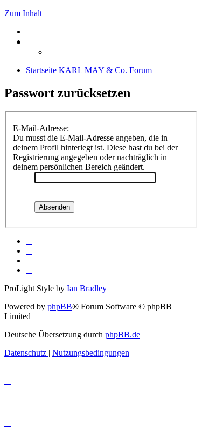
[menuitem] (29, 31)
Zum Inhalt (23, 13)
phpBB (59, 306)
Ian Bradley (87, 288)
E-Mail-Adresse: (41, 128)
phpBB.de (122, 334)
